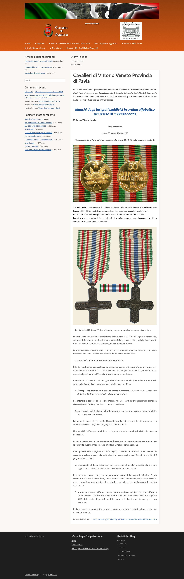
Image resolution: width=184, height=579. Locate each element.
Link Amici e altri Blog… (34, 536)
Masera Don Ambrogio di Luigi (49, 101)
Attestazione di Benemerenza (35, 73)
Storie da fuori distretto (133, 44)
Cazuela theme (31, 575)
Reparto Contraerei (31, 146)
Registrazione (77, 545)
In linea (76, 61)
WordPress (52, 575)
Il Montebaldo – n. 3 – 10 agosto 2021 (38, 67)
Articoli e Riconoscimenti (35, 48)
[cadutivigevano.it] (92, 12)
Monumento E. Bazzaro (43, 98)
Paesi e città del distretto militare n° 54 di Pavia (70, 44)
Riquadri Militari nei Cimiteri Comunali (82, 48)
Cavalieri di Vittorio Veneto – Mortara (38, 150)
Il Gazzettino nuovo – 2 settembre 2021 (39, 61)
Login (74, 541)
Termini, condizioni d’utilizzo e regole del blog (90, 549)
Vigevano (40, 44)
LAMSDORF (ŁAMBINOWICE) (35, 126)
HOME (27, 44)
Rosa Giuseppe (30, 143)
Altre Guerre (57, 48)
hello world (29, 92)
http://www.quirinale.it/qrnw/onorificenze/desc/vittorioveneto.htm (125, 519)
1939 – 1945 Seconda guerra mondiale (38, 133)
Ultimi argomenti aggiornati (105, 44)
